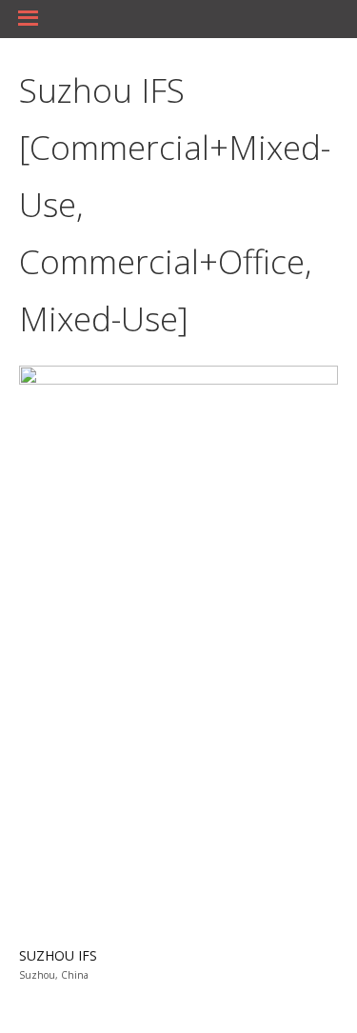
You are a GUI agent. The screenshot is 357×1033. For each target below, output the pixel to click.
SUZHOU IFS (58, 955)
